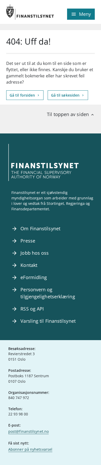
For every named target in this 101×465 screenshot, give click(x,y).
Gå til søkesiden (66, 95)
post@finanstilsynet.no (28, 431)
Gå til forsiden (23, 95)
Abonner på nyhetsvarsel (30, 449)
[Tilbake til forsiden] (28, 12)
